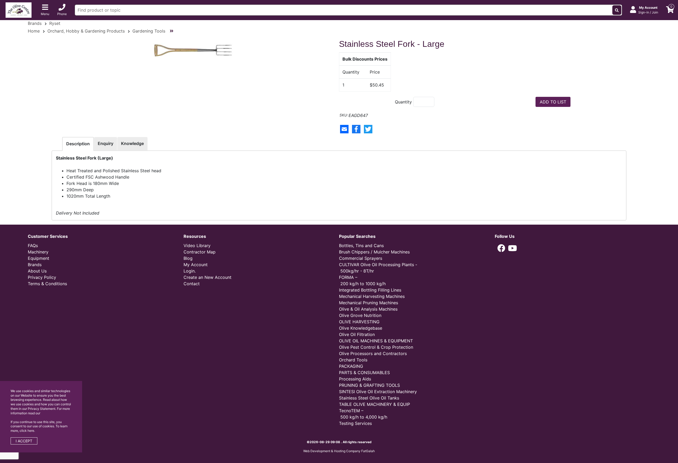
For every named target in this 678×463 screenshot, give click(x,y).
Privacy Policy (42, 277)
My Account (196, 264)
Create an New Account (207, 277)
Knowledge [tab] (132, 143)
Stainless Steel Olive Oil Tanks (369, 398)
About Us (37, 271)
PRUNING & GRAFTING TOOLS (369, 385)
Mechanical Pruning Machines (368, 302)
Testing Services (355, 423)
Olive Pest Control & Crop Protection (376, 347)
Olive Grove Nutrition (360, 315)
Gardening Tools (148, 31)
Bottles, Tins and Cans (361, 245)
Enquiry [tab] (105, 143)
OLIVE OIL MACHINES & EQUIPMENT (376, 340)
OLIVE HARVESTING (359, 321)
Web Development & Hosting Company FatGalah (339, 451)
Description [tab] (78, 143)
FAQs (33, 245)
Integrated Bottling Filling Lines (370, 290)
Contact (192, 283)
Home (34, 31)
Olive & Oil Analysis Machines (368, 309)
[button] (501, 248)
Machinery (38, 252)
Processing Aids (355, 379)
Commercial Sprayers (360, 258)
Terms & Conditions (47, 283)
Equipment (38, 258)
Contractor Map (200, 252)
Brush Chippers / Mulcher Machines (374, 252)
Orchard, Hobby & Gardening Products (86, 31)
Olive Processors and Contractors (373, 353)
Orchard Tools (353, 359)
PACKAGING (351, 366)
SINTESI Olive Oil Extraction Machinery (378, 391)
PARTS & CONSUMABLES (364, 372)
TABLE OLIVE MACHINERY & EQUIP (374, 404)
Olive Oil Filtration (357, 334)
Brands (35, 23)
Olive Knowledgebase (360, 328)
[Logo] (19, 9)
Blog (188, 258)
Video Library (197, 245)
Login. (190, 271)
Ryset (54, 23)
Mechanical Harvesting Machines (372, 296)
